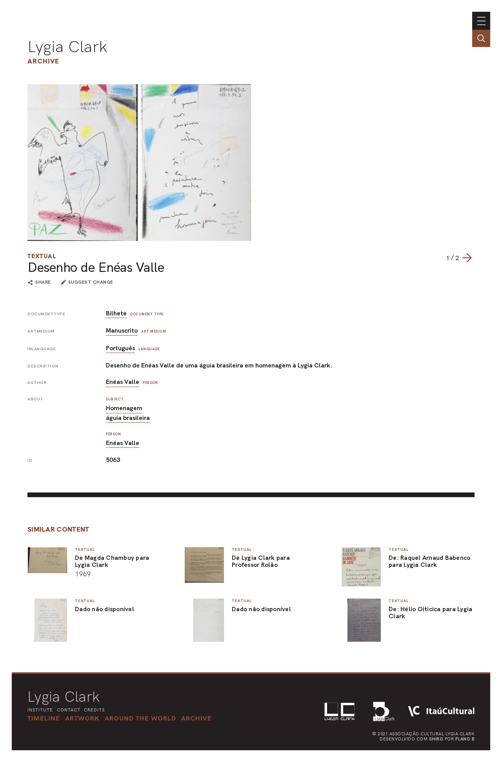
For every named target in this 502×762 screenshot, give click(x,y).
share (43, 282)
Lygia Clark (67, 46)
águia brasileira (128, 418)
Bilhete (116, 313)
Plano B (465, 739)
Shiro (436, 739)
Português (120, 348)
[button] (140, 718)
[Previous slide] (438, 258)
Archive (43, 60)
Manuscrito (122, 330)
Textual (41, 256)
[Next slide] (467, 258)
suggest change (90, 282)
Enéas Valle (122, 382)
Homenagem (124, 408)
